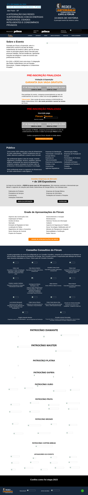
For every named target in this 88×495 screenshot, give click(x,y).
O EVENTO (30, 35)
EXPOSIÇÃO (38, 35)
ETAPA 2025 (65, 35)
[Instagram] (73, 491)
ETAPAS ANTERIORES (76, 35)
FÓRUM (45, 35)
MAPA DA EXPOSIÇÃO (55, 35)
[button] (44, 239)
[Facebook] (69, 491)
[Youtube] (77, 491)
